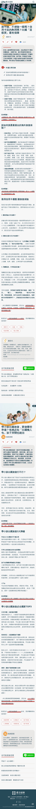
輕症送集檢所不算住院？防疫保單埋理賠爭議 (16, 381)
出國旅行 (16, 720)
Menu (34, 804)
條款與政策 (22, 805)
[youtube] (19, 802)
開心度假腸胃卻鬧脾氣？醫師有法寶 (13, 766)
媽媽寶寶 (9, 437)
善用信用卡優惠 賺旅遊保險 (15, 75)
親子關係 (26, 720)
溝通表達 (16, 724)
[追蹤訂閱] (20, 42)
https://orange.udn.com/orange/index (18, 355)
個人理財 (16, 331)
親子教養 (26, 724)
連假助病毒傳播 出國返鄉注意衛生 (13, 395)
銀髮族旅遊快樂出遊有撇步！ (11, 771)
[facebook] (16, 802)
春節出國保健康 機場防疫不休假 (12, 780)
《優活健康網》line (14, 711)
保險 (21, 327)
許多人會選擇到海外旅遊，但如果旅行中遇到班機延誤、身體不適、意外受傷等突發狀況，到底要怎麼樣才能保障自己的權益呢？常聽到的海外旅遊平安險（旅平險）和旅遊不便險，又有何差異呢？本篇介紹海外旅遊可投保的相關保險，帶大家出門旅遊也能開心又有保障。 (18, 55)
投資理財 (6, 331)
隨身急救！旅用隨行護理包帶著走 (12, 390)
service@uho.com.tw (21, 798)
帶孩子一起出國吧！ (8, 761)
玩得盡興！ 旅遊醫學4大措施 (11, 386)
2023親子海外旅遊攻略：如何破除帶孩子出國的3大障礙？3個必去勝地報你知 (18, 701)
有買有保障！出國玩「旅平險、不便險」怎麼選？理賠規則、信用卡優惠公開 (18, 307)
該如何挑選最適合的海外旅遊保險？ (18, 72)
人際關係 (6, 724)
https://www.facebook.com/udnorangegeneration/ (18, 359)
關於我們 (15, 805)
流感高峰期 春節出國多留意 (11, 775)
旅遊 (14, 327)
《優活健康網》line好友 (16, 318)
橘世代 (8, 37)
